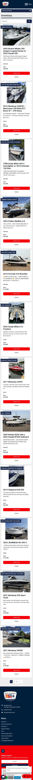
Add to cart (16, 73)
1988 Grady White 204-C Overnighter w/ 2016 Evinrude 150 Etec (16, 165)
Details (17, 77)
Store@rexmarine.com (9, 712)
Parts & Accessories (6, 724)
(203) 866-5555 (8, 709)
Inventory (3, 721)
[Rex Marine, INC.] (10, 696)
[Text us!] (27, 776)
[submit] (29, 21)
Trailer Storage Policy (6, 733)
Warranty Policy (5, 728)
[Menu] (26, 4)
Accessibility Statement (7, 740)
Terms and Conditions (6, 736)
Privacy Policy (4, 738)
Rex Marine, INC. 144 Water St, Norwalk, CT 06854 (12, 706)
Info (2, 731)
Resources (3, 726)
